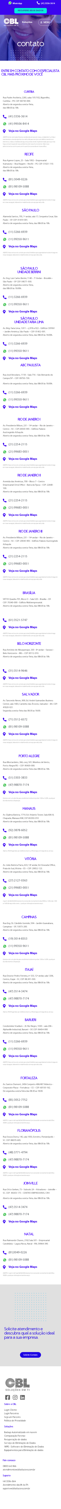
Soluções (27, 22)
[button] (30, 10)
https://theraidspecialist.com (15, 1505)
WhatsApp (17, 3)
